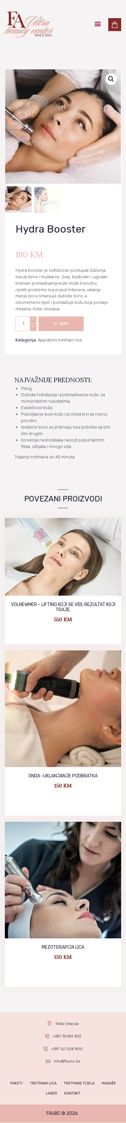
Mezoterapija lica (63, 947)
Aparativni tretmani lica (60, 340)
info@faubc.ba (67, 1061)
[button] (111, 79)
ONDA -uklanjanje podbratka (63, 776)
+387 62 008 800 (67, 1049)
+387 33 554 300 (67, 1036)
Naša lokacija (67, 1023)
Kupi (64, 324)
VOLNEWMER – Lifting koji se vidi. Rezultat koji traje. (63, 607)
